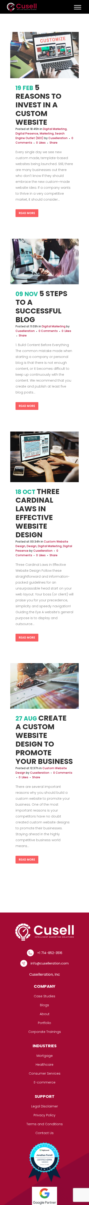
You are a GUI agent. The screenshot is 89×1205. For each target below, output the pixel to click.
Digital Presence (27, 133)
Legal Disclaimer (44, 1106)
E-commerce (44, 1082)
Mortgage (45, 1055)
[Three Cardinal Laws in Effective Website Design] (44, 457)
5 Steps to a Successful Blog (41, 306)
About (45, 1014)
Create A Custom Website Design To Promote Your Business (44, 739)
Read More (27, 213)
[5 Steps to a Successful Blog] (44, 261)
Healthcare (44, 1064)
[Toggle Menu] (77, 7)
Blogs (44, 1005)
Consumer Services (44, 1073)
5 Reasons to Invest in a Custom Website (38, 104)
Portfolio (44, 1023)
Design (32, 546)
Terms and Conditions (44, 1124)
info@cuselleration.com (50, 963)
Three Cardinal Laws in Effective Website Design (38, 513)
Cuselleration (58, 138)
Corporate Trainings (44, 1031)
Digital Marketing (55, 129)
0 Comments (48, 331)
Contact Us (44, 1133)
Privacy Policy (44, 1115)
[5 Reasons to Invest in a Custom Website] (44, 55)
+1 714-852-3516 (49, 953)
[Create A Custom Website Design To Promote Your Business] (44, 686)
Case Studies (44, 996)
